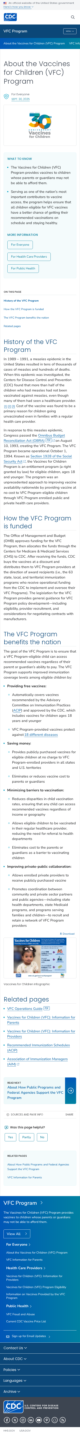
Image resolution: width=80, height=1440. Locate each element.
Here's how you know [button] (17, 7)
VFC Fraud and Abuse (20, 1314)
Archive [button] (10, 1391)
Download (69, 934)
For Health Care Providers (29, 257)
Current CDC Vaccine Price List (26, 1321)
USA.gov (25, 1430)
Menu (68, 31)
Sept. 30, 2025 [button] (20, 99)
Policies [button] (10, 1369)
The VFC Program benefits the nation (26, 318)
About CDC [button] (13, 1358)
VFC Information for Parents (24, 1177)
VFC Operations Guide (25, 1008)
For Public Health (23, 268)
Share (69, 1114)
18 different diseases (41, 734)
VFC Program (15, 31)
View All (14, 1234)
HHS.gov (9, 1430)
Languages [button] (13, 1380)
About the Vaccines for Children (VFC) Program (34, 43)
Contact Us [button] (13, 1348)
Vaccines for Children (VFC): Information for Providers (34, 1278)
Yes (10, 1137)
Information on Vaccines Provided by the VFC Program (35, 1296)
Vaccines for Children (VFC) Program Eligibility (36, 1287)
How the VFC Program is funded (24, 309)
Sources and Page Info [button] (27, 1114)
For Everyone (20, 245)
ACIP (17, 710)
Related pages (12, 326)
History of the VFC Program (21, 301)
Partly (26, 1137)
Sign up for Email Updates (29, 1336)
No (42, 1137)
